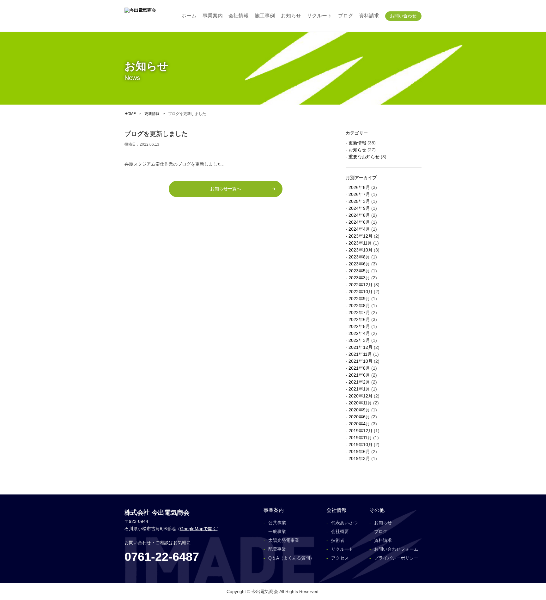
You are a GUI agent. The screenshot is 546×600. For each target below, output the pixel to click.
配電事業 (277, 549)
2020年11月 (360, 402)
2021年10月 (361, 361)
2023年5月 (359, 270)
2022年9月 (359, 298)
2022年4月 (359, 333)
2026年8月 (359, 187)
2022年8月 (359, 305)
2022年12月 (361, 284)
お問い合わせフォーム (396, 549)
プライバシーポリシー (396, 558)
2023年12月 (361, 236)
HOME (130, 114)
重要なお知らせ (364, 156)
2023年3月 (359, 277)
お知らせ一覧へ (225, 188)
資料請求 (369, 15)
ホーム (189, 15)
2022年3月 (359, 340)
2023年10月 (361, 249)
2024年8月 (359, 215)
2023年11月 (360, 242)
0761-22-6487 (161, 556)
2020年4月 (359, 423)
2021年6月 (359, 375)
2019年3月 (359, 458)
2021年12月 (361, 347)
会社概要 (340, 531)
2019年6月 (359, 451)
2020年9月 (359, 409)
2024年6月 (359, 222)
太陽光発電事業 (283, 540)
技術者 (337, 540)
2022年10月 (361, 291)
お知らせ (291, 15)
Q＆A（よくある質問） (291, 558)
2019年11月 (360, 437)
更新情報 (152, 114)
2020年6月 (359, 416)
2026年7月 (359, 194)
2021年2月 (359, 382)
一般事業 (277, 531)
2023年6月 (359, 263)
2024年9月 (359, 208)
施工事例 (265, 15)
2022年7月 (359, 312)
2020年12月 (361, 395)
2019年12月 (361, 430)
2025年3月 (359, 201)
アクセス (340, 558)
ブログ (345, 15)
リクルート (319, 15)
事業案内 (213, 15)
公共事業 (277, 522)
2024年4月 (359, 229)
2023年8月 (359, 256)
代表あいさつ (344, 522)
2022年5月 (359, 326)
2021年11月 (360, 354)
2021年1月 (359, 388)
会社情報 (238, 15)
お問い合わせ (403, 15)
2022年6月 (359, 319)
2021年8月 (359, 368)
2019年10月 (361, 444)
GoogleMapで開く (198, 528)
